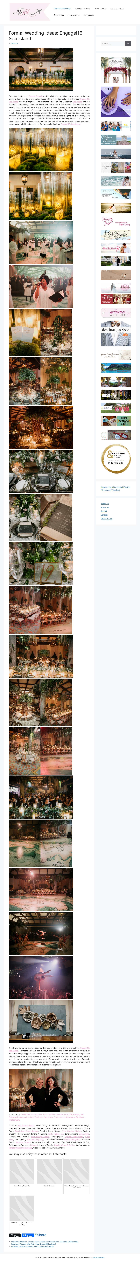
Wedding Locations (82, 8)
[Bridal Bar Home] (116, 355)
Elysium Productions (74, 1137)
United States (73, 1241)
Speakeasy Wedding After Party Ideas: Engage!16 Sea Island (33, 1244)
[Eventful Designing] (116, 382)
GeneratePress (99, 1257)
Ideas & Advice (73, 15)
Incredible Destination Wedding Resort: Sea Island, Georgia (32, 1246)
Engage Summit (35, 96)
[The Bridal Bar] (116, 288)
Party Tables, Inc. (56, 1134)
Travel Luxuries (100, 8)
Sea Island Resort (26, 1125)
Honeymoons (89, 15)
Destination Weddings (62, 8)
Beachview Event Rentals (26, 1131)
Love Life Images (71, 1114)
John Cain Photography (53, 1114)
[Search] (128, 43)
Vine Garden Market (71, 1131)
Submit (104, 511)
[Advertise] (116, 313)
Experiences (59, 15)
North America (40, 1241)
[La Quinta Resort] (116, 303)
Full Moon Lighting (35, 1139)
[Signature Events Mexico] (116, 181)
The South (63, 1241)
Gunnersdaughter (72, 1139)
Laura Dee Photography (31, 1114)
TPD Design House (40, 1137)
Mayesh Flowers (23, 1142)
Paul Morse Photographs (54, 1117)
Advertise (105, 507)
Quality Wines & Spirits (64, 1145)
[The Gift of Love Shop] (116, 395)
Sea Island (77, 102)
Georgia (31, 1241)
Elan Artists (84, 1134)
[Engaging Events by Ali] (116, 408)
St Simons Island (52, 1241)
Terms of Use (106, 519)
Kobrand (34, 1145)
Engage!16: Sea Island (70, 124)
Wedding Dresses (117, 8)
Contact (104, 515)
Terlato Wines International (20, 1148)
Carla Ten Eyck (35, 1117)
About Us (105, 504)
